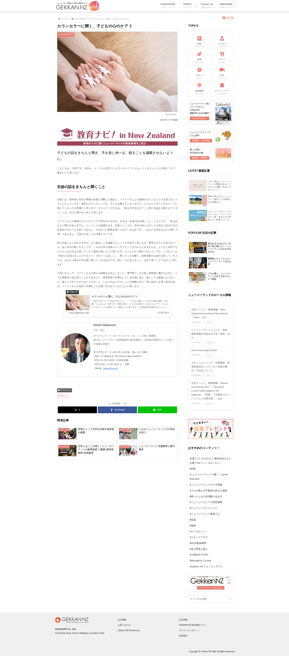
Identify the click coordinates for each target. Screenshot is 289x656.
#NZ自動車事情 (198, 543)
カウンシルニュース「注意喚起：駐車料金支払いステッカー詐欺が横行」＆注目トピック (210, 367)
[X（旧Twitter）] (228, 18)
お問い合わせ (124, 625)
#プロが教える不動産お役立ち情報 (208, 490)
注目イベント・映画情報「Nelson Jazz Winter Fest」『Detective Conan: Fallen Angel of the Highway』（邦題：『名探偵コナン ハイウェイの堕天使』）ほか (210, 391)
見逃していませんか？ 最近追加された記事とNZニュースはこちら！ (210, 460)
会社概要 (122, 620)
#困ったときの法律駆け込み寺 (206, 496)
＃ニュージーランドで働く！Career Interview (209, 476)
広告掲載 (183, 620)
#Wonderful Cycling (200, 560)
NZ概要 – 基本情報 (201, 141)
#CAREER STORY (199, 555)
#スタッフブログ (199, 537)
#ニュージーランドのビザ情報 (206, 485)
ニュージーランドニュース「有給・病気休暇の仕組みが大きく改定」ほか (210, 334)
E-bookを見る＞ (199, 118)
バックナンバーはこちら (210, 588)
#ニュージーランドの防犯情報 (206, 502)
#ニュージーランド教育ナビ (205, 514)
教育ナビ (64, 396)
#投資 (193, 520)
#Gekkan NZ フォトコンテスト (206, 566)
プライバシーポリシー (189, 630)
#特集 (193, 469)
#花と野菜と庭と (199, 549)
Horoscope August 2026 (204, 350)
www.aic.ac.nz (110, 368)
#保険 (193, 526)
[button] (230, 599)
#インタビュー (197, 531)
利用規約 (183, 636)
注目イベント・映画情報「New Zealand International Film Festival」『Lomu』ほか (210, 313)
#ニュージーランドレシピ (204, 508)
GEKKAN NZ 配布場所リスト (192, 625)
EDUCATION (66, 390)
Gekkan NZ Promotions (129, 630)
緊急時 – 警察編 (199, 158)
